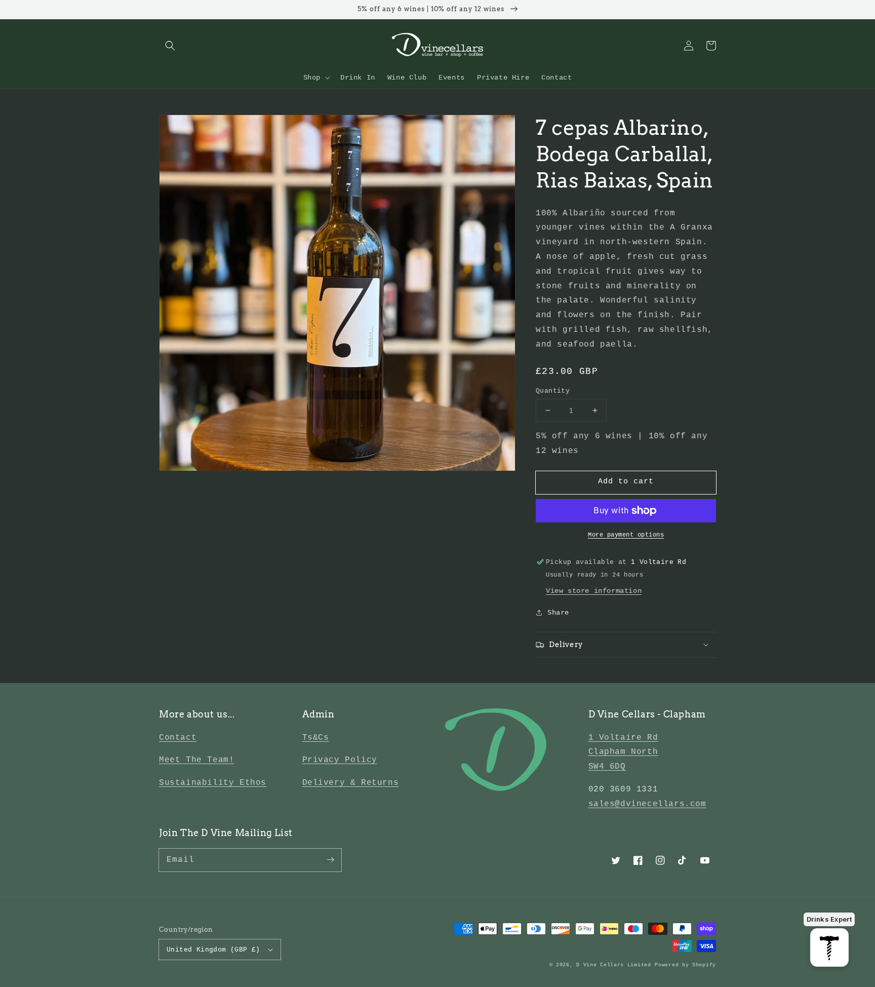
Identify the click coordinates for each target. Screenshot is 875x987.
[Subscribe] (330, 860)
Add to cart (626, 481)
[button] (170, 45)
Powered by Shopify (685, 965)
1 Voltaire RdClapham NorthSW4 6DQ (623, 752)
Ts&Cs (315, 737)
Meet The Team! (196, 760)
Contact (177, 737)
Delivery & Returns (350, 782)
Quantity (553, 391)
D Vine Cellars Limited (613, 965)
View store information (594, 591)
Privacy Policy (339, 760)
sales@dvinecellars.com (647, 804)
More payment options (626, 535)
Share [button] (558, 613)
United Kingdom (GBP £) (213, 950)
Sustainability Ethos (212, 782)
